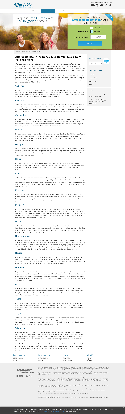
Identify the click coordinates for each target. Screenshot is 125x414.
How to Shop (66, 359)
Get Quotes (34, 11)
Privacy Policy (46, 411)
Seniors (76, 11)
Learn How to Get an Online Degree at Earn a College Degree (98, 95)
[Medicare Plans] (91, 28)
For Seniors (65, 357)
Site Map (89, 357)
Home (20, 11)
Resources (91, 11)
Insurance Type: (82, 31)
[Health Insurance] (91, 31)
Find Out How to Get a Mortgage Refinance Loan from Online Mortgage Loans (97, 101)
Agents (89, 359)
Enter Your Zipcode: (81, 37)
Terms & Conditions (58, 411)
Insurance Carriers (62, 11)
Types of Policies (67, 360)
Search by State (48, 11)
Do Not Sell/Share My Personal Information (98, 397)
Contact (89, 360)
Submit (89, 43)
